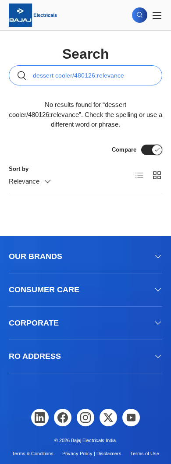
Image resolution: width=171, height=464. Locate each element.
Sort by (18, 169)
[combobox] (85, 75)
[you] (131, 417)
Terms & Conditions (32, 453)
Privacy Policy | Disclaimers (91, 453)
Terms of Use (144, 453)
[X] (108, 417)
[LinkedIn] (40, 417)
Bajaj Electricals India (93, 440)
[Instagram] (85, 417)
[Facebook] (62, 417)
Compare (124, 149)
